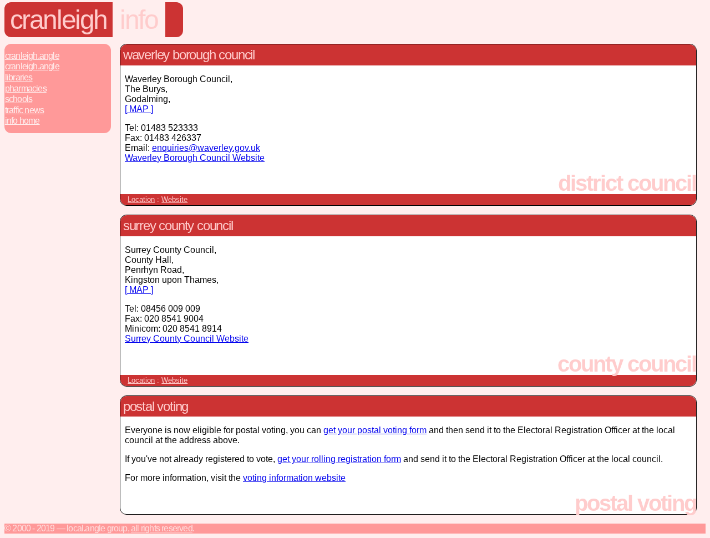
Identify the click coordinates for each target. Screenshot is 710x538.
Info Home (22, 120)
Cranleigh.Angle (32, 55)
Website (174, 199)
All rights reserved (161, 528)
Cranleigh (58, 19)
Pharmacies (26, 88)
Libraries (19, 77)
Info (139, 19)
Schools (18, 99)
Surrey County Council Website (186, 338)
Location (141, 199)
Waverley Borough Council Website (195, 158)
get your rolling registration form (339, 459)
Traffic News (24, 110)
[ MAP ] (139, 109)
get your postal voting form (375, 430)
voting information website (294, 478)
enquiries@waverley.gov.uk (206, 148)
